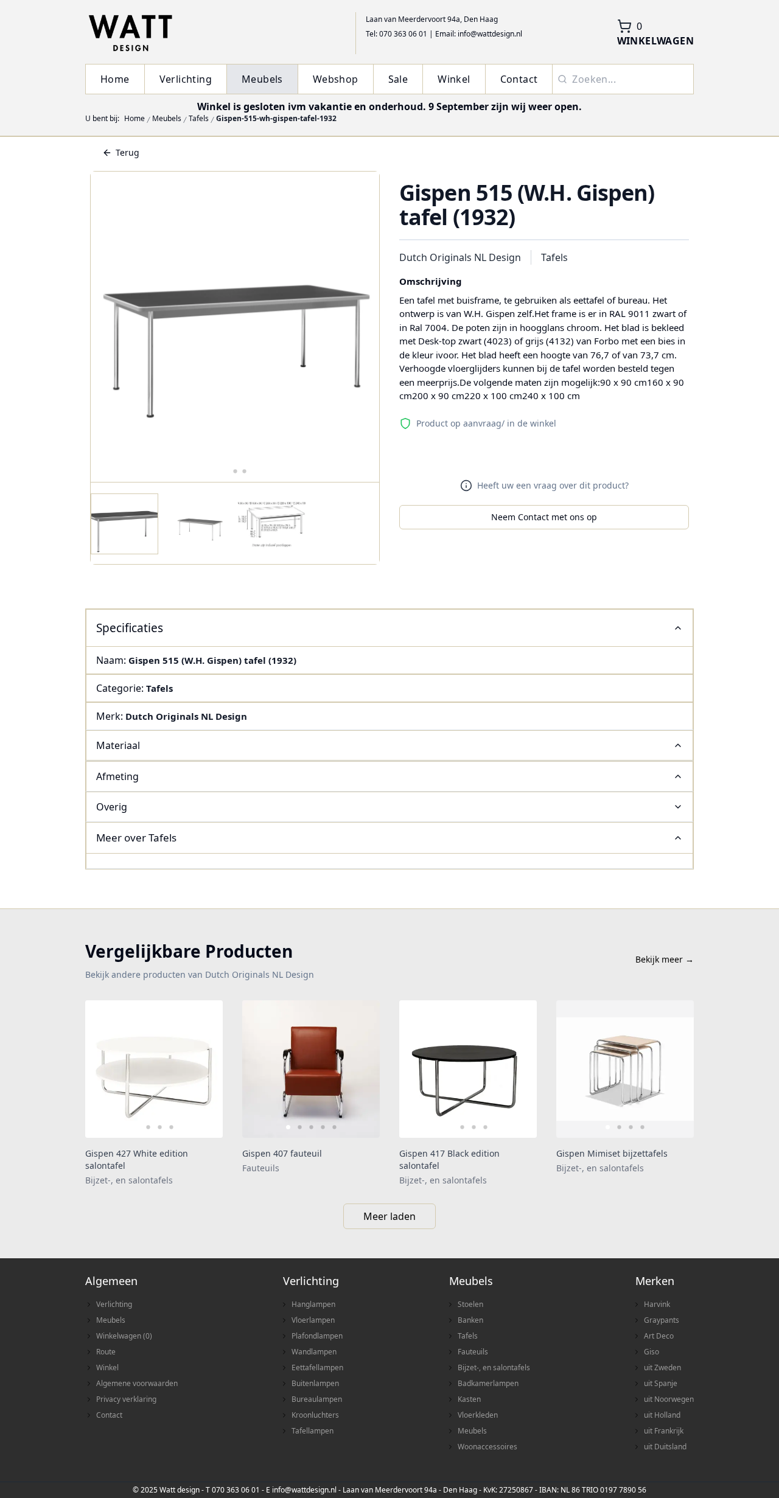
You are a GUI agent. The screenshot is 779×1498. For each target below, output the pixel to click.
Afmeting (117, 776)
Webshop (335, 79)
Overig (111, 806)
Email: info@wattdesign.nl (478, 34)
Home (115, 79)
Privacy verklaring (126, 1399)
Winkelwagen (124, 1336)
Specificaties (129, 628)
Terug (127, 152)
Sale (398, 79)
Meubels (262, 79)
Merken (654, 1280)
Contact (519, 79)
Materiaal (118, 745)
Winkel (454, 79)
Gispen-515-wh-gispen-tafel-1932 (276, 119)
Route (106, 1351)
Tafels (199, 119)
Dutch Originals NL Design (460, 257)
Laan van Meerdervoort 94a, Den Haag (432, 19)
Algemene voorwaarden (137, 1383)
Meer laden (389, 1216)
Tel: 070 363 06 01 (396, 34)
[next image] (205, 1069)
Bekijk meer (664, 959)
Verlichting (185, 79)
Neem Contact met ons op (544, 517)
